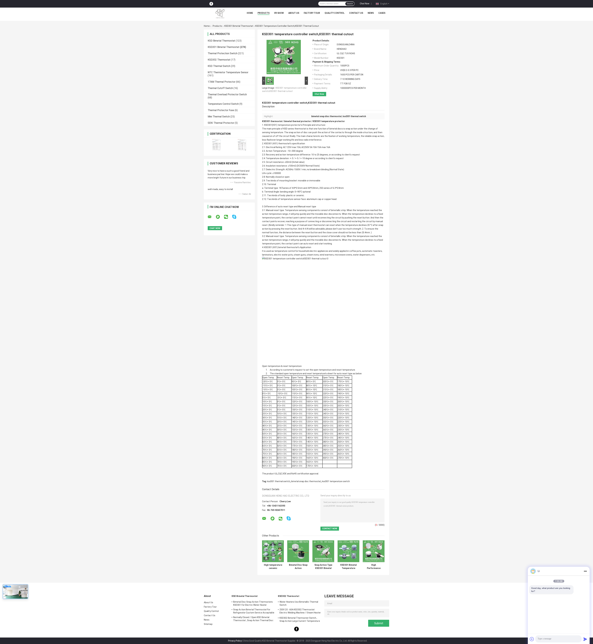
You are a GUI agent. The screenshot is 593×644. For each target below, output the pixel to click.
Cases (381, 13)
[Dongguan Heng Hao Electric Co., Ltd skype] (236, 217)
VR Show (279, 13)
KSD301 (268, 143)
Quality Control (335, 13)
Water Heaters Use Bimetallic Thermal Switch (299, 603)
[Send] (585, 639)
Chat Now (364, 3)
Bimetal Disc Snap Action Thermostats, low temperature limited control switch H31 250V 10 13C (298, 567)
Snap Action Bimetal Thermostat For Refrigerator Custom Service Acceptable (253, 611)
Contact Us (356, 13)
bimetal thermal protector (297, 121)
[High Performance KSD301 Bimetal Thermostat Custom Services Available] (374, 551)
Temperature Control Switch (223, 103)
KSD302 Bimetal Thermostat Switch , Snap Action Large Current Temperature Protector (300, 620)
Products (263, 13)
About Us (293, 13)
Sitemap (208, 624)
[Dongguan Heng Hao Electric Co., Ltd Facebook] (211, 4)
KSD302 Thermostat (219, 59)
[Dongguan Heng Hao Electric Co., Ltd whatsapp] (220, 217)
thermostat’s (285, 143)
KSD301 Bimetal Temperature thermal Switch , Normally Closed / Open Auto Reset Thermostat (348, 567)
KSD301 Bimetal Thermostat (238, 26)
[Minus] (585, 571)
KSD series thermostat (294, 128)
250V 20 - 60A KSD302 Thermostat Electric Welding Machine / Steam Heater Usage (300, 611)
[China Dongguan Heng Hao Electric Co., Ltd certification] (216, 144)
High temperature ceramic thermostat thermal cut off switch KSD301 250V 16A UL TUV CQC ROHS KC (273, 567)
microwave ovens (343, 254)
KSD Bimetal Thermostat (221, 40)
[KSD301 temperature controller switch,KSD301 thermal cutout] (283, 57)
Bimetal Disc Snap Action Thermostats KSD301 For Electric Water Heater (253, 603)
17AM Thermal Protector (221, 81)
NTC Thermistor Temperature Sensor (228, 72)
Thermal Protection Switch (222, 53)
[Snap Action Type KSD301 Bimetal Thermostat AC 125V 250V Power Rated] (323, 551)
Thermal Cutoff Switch (220, 88)
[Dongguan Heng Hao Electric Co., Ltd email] (211, 217)
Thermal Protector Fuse (221, 110)
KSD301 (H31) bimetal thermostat (281, 247)
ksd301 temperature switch (336, 481)
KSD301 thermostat (272, 121)
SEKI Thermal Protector (221, 122)
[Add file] (532, 639)
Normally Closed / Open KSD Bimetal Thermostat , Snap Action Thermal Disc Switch (253, 619)
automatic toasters (372, 251)
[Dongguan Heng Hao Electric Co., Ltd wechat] (228, 217)
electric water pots (283, 254)
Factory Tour (312, 13)
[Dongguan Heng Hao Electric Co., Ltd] (220, 13)
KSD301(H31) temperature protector (282, 125)
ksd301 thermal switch (278, 481)
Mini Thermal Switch (219, 116)
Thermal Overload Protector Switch (227, 94)
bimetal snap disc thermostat (306, 481)
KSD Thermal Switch (219, 66)
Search (350, 4)
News (371, 13)
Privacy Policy (235, 641)
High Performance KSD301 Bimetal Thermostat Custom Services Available (374, 567)
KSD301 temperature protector (329, 121)
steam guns (300, 254)
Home (250, 13)
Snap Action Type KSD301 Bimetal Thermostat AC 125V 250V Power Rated (323, 567)
